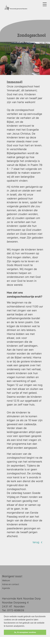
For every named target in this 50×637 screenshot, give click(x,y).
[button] (25, 626)
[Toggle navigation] (45, 4)
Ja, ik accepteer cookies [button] (25, 632)
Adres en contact (10, 584)
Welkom (6, 580)
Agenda (6, 588)
